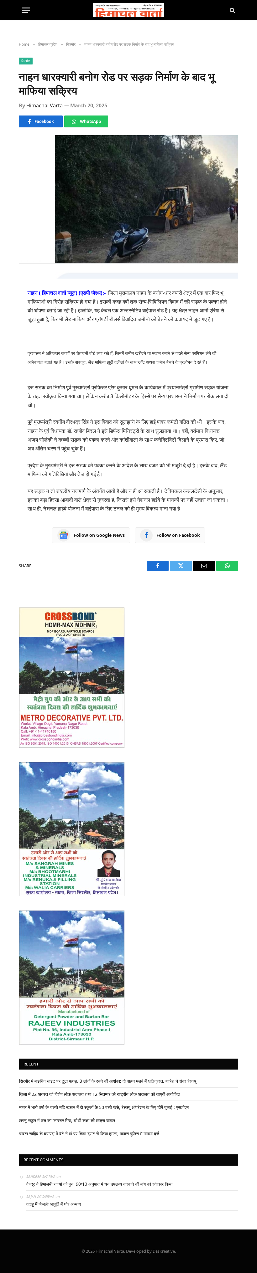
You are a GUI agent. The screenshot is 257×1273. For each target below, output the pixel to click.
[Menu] (26, 10)
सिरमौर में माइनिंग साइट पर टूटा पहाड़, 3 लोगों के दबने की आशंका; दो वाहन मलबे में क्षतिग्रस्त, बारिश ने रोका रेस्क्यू (107, 1081)
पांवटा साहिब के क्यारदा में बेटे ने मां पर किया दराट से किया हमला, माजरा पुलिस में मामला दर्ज (89, 1134)
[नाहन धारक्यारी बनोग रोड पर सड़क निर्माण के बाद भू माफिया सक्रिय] (128, 206)
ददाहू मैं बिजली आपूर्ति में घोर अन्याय (53, 1204)
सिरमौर (25, 61)
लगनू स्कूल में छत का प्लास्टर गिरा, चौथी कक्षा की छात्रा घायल (67, 1120)
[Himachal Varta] (128, 10)
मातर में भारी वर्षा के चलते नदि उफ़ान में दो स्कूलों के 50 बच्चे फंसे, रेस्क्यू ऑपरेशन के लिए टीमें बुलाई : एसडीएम (104, 1107)
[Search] (231, 10)
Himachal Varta (44, 105)
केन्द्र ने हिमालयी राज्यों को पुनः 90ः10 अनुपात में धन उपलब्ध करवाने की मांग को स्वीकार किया (99, 1184)
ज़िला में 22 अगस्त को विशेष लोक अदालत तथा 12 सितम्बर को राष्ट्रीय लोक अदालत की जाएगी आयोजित (99, 1094)
